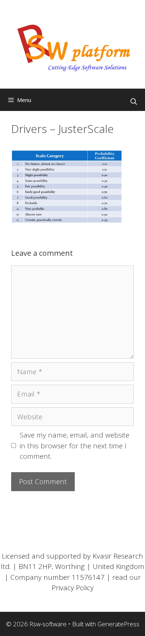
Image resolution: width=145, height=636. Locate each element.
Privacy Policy (73, 587)
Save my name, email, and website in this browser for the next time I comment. (74, 445)
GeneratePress (118, 624)
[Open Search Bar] (133, 102)
